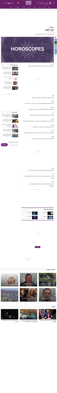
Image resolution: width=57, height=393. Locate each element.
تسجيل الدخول (41, 3)
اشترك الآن (46, 3)
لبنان (40, 7)
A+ (55, 54)
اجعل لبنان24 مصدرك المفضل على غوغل (43, 34)
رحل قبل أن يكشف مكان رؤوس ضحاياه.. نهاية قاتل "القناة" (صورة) (7, 73)
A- (55, 56)
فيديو (35, 7)
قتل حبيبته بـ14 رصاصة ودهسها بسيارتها (7, 82)
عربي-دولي (17, 7)
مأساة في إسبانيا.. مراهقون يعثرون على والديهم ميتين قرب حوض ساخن (10, 299)
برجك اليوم (45, 212)
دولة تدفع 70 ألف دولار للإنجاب (7, 77)
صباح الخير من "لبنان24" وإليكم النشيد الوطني (6, 125)
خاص (30, 7)
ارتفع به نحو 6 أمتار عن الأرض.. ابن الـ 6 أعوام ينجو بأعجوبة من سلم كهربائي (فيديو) (28, 321)
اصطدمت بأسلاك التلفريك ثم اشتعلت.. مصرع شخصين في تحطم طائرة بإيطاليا (6, 68)
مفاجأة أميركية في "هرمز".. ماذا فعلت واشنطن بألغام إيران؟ (7, 135)
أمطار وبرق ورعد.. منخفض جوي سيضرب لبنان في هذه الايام (7, 130)
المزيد (10, 7)
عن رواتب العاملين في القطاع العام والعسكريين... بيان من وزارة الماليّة (6, 115)
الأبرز (44, 7)
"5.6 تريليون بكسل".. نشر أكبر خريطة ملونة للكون (10, 321)
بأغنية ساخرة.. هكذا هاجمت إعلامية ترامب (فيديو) (48, 321)
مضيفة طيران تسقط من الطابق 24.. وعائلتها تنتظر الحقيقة (7, 87)
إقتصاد (23, 7)
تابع (37, 247)
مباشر (49, 7)
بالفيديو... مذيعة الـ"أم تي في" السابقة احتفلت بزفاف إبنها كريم (7, 120)
